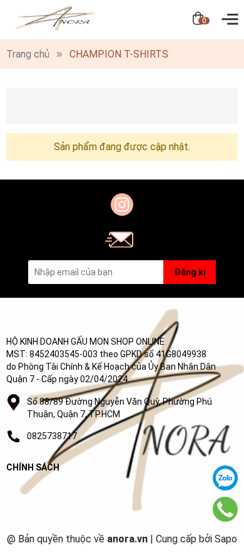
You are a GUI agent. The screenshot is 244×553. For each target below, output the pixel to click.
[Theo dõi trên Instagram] (122, 204)
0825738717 (52, 436)
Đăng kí (190, 272)
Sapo (226, 539)
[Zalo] (225, 477)
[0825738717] (225, 509)
